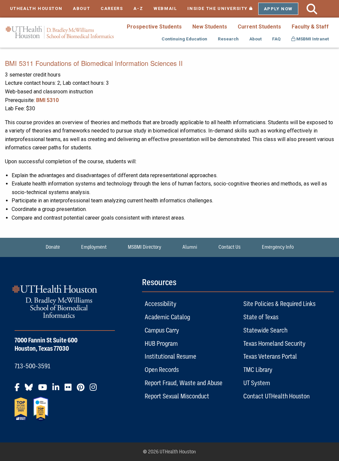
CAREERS (112, 8)
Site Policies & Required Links (279, 303)
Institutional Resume (170, 356)
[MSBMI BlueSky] (31, 389)
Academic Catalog (167, 317)
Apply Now (278, 8)
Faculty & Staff (310, 27)
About (255, 38)
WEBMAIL (165, 8)
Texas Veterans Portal (270, 356)
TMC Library (257, 369)
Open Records (162, 369)
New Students (209, 27)
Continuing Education (184, 38)
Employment (94, 247)
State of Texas (260, 317)
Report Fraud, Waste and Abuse (183, 382)
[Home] (60, 32)
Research (228, 38)
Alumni (189, 247)
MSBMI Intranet (312, 38)
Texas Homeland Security (274, 343)
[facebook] (19, 389)
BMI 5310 (47, 100)
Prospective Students (154, 27)
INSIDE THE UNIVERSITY (222, 8)
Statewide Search (265, 330)
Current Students (259, 27)
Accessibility (160, 303)
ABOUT (81, 8)
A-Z (138, 8)
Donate (53, 247)
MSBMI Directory (144, 247)
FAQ (276, 38)
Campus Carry (162, 330)
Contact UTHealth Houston (276, 396)
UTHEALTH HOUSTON (36, 8)
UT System (256, 382)
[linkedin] (57, 389)
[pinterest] (82, 389)
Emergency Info (278, 247)
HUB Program (161, 343)
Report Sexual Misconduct (177, 396)
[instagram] (95, 389)
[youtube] (44, 389)
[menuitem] (154, 26)
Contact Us (229, 247)
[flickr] (70, 389)
